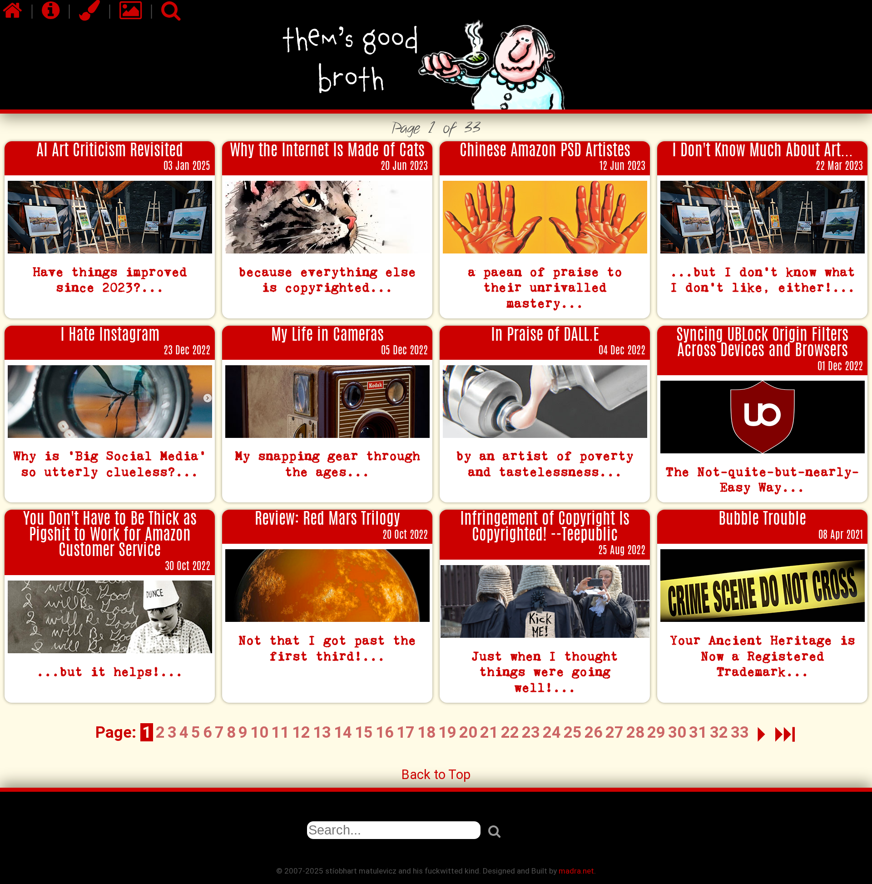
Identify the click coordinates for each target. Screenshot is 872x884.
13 (322, 732)
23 (531, 732)
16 (385, 732)
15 (364, 732)
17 (405, 732)
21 (489, 732)
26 (594, 732)
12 (301, 732)
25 (573, 732)
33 (740, 732)
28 (635, 732)
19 (447, 732)
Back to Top (436, 774)
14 (343, 732)
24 (552, 732)
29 (656, 732)
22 (510, 732)
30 (677, 732)
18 (426, 732)
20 (468, 732)
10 (259, 732)
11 (280, 732)
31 (698, 732)
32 (719, 732)
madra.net (576, 870)
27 (614, 732)
